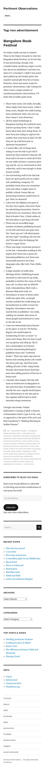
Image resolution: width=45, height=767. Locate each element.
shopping (15, 461)
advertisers (16, 436)
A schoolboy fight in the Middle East (23, 558)
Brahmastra (11, 569)
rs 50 (21, 459)
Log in (9, 676)
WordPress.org (13, 686)
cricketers (21, 443)
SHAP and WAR (13, 575)
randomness (9, 740)
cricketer (12, 443)
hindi (32, 446)
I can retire (11, 551)
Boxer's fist (11, 646)
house (5, 449)
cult (38, 443)
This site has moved (15, 548)
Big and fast (11, 562)
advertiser (7, 436)
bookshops (27, 438)
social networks (10, 752)
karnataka (27, 449)
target (27, 461)
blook (14, 438)
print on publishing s (15, 456)
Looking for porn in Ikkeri (18, 643)
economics (8, 728)
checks (29, 441)
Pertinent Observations (20, 8)
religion (7, 746)
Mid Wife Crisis (13, 572)
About (6, 704)
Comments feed (13, 683)
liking (12, 451)
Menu (7, 16)
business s (17, 441)
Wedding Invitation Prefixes (19, 639)
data (5, 722)
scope (26, 459)
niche (5, 454)
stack (22, 461)
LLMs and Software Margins (19, 579)
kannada (19, 449)
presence (31, 454)
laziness (6, 451)
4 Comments (29, 464)
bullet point (8, 441)
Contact (7, 698)
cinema (36, 441)
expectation (24, 446)
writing (18, 464)
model (33, 451)
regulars (15, 459)
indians (12, 449)
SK (8, 431)
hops (37, 446)
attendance (25, 436)
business (12, 433)
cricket (6, 443)
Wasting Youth (13, 656)
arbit (5, 710)
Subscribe (10, 507)
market (18, 451)
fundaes (7, 734)
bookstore (36, 438)
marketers (26, 451)
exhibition (15, 446)
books (5, 433)
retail (18, 433)
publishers (7, 459)
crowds (33, 443)
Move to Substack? (15, 565)
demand (6, 446)
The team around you (16, 555)
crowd (27, 443)
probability (28, 456)
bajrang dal (35, 436)
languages (36, 449)
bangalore (32, 431)
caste (24, 441)
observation (13, 454)
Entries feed (11, 680)
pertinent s (23, 454)
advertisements (29, 433)
